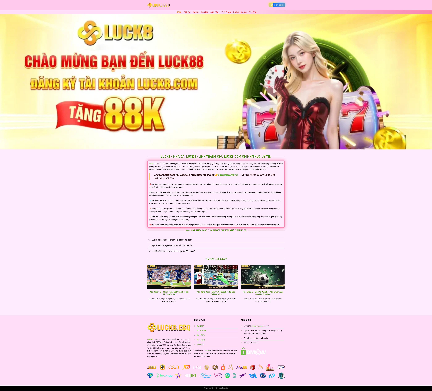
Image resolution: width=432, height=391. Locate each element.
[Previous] (147, 286)
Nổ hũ (196, 12)
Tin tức (252, 12)
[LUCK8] (158, 5)
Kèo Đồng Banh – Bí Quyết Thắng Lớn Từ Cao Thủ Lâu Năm (216, 293)
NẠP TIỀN (201, 335)
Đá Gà (244, 12)
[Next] (285, 286)
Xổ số (236, 12)
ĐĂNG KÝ (200, 326)
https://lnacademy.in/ (260, 326)
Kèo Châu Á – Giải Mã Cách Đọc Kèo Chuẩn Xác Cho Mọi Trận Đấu (263, 293)
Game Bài (214, 12)
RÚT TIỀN (201, 340)
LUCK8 (178, 12)
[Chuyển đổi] (149, 240)
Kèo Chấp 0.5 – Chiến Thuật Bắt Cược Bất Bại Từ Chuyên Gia (169, 293)
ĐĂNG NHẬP (202, 331)
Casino (204, 12)
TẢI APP (200, 344)
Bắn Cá (187, 12)
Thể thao (226, 12)
